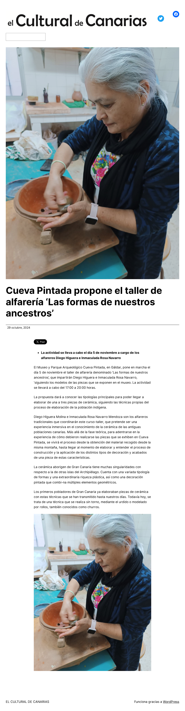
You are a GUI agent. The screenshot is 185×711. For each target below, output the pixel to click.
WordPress (171, 702)
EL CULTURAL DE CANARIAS (27, 702)
